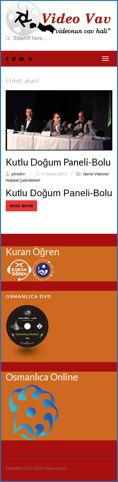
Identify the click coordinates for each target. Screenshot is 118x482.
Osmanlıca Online (42, 376)
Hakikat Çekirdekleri (23, 180)
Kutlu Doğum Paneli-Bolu (58, 162)
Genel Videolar (96, 173)
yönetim (18, 173)
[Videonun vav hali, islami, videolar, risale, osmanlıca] (59, 19)
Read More (21, 205)
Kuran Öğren (32, 251)
